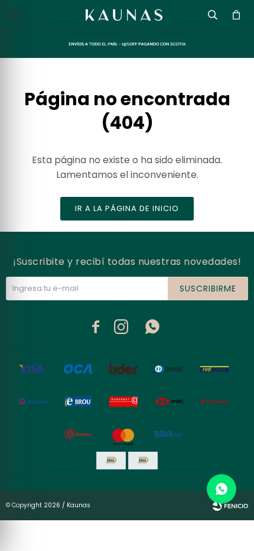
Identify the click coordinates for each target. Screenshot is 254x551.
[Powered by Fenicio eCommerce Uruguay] (230, 505)
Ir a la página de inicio (127, 208)
